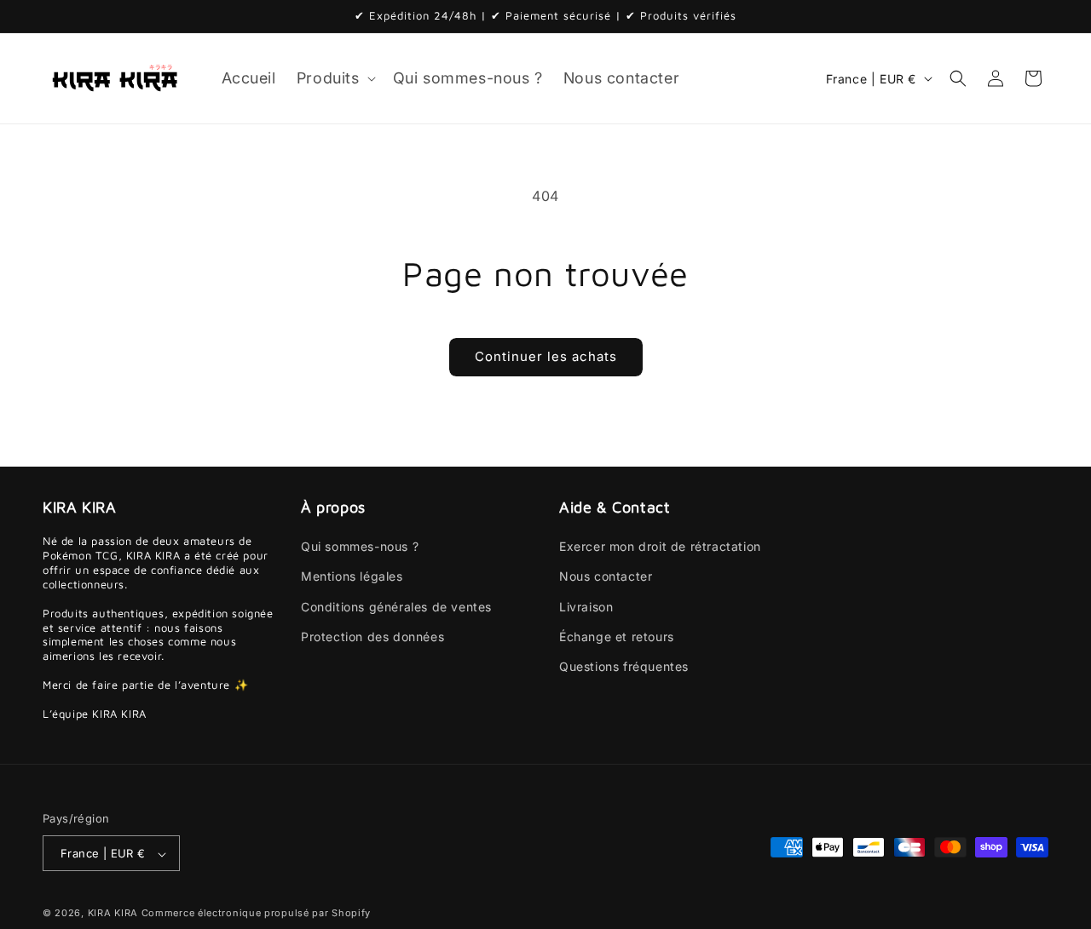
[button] (334, 78)
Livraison (586, 606)
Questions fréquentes (624, 666)
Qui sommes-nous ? (360, 547)
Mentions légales (352, 577)
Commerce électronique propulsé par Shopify (256, 914)
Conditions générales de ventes (396, 606)
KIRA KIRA (113, 914)
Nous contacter (605, 577)
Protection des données (372, 636)
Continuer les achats (546, 356)
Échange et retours (616, 636)
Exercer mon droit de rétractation (660, 547)
